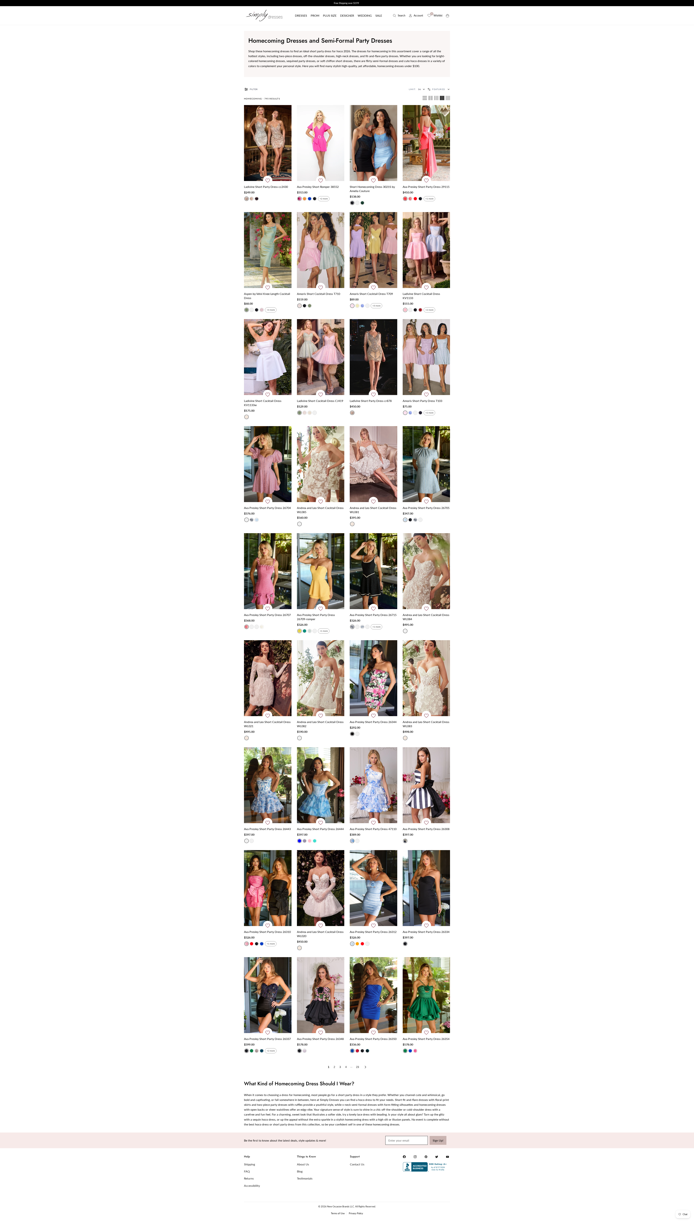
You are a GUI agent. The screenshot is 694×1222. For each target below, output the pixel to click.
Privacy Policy (356, 1213)
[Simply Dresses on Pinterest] (426, 1156)
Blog (300, 1171)
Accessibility (252, 1185)
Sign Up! (438, 1140)
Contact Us (357, 1164)
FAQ (247, 1171)
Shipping (249, 1164)
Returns (249, 1178)
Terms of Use (338, 1213)
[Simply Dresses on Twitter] (436, 1156)
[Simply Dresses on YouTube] (447, 1156)
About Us (303, 1164)
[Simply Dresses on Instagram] (415, 1156)
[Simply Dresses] (264, 15)
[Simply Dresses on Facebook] (404, 1156)
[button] (301, 15)
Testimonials (304, 1178)
